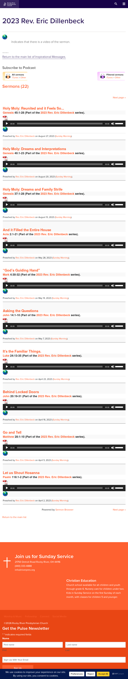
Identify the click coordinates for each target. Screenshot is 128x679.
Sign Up (18, 668)
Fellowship (31, 616)
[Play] (6, 123)
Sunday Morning (63, 136)
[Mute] (112, 123)
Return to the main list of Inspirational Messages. (34, 57)
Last (67, 650)
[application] (64, 123)
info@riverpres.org (25, 569)
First (4, 650)
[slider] (119, 123)
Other (23, 77)
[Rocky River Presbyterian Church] (9, 4)
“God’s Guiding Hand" (21, 270)
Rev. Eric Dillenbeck (25, 136)
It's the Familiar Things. (22, 351)
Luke (6, 355)
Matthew (8, 436)
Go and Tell (12, 432)
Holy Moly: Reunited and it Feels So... (33, 108)
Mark (6, 274)
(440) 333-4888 (23, 566)
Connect (44, 616)
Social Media (59, 616)
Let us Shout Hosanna (21, 472)
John (6, 315)
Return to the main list (14, 517)
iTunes (15, 77)
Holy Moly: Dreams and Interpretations (34, 148)
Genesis (8, 112)
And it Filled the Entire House (27, 229)
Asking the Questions (20, 310)
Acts (6, 234)
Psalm (7, 477)
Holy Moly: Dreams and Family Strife (32, 189)
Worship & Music (13, 616)
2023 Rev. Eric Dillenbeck (57, 112)
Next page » (119, 97)
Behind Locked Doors (21, 391)
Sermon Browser (64, 509)
